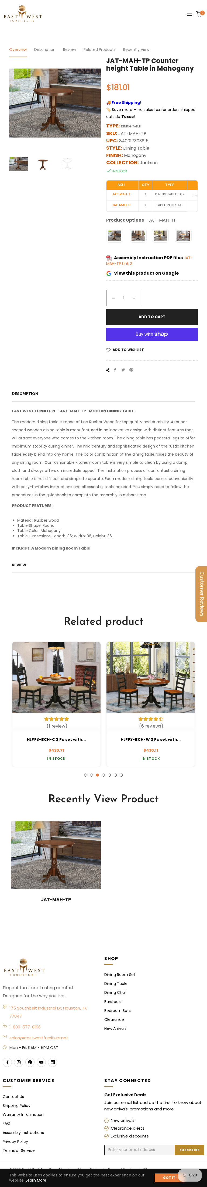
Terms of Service (19, 1150)
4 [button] (103, 775)
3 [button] (97, 775)
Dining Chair (115, 992)
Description (45, 49)
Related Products (100, 49)
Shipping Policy (16, 1105)
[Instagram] (18, 1062)
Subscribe (189, 1150)
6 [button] (115, 775)
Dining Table (115, 983)
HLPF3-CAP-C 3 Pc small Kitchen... (150, 739)
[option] (56, 704)
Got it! (170, 1177)
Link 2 (127, 263)
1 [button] (85, 775)
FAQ (6, 1123)
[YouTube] (41, 1062)
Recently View (136, 49)
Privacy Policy (15, 1141)
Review (69, 49)
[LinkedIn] (52, 1062)
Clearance (114, 1019)
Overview (18, 49)
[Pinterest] (29, 1062)
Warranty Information (23, 1114)
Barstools (112, 1001)
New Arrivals (115, 1028)
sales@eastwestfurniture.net (38, 1038)
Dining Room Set (119, 974)
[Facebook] (7, 1062)
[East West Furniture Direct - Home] (48, 968)
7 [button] (121, 775)
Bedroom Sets (117, 1010)
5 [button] (109, 775)
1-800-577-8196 (25, 1027)
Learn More (36, 1180)
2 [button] (91, 775)
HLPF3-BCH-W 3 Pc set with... (56, 739)
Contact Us (13, 1096)
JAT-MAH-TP (56, 899)
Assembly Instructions (23, 1132)
